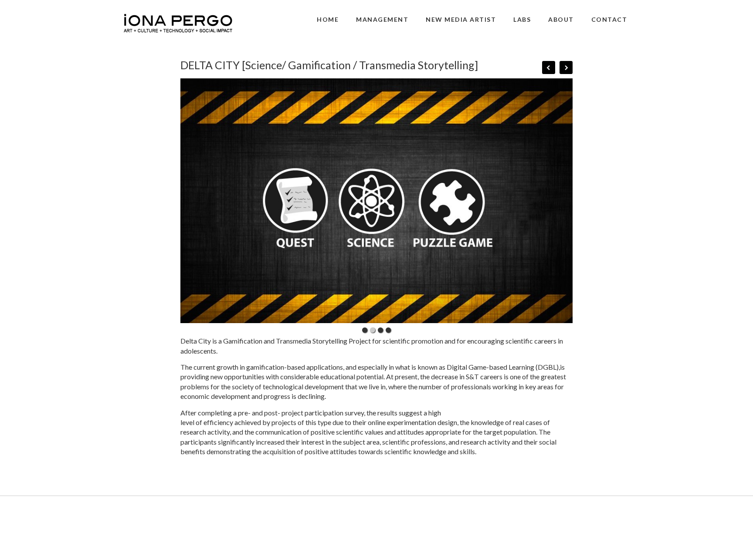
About (561, 19)
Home (328, 19)
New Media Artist (461, 19)
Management (382, 19)
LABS (522, 19)
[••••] (376, 201)
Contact (609, 19)
